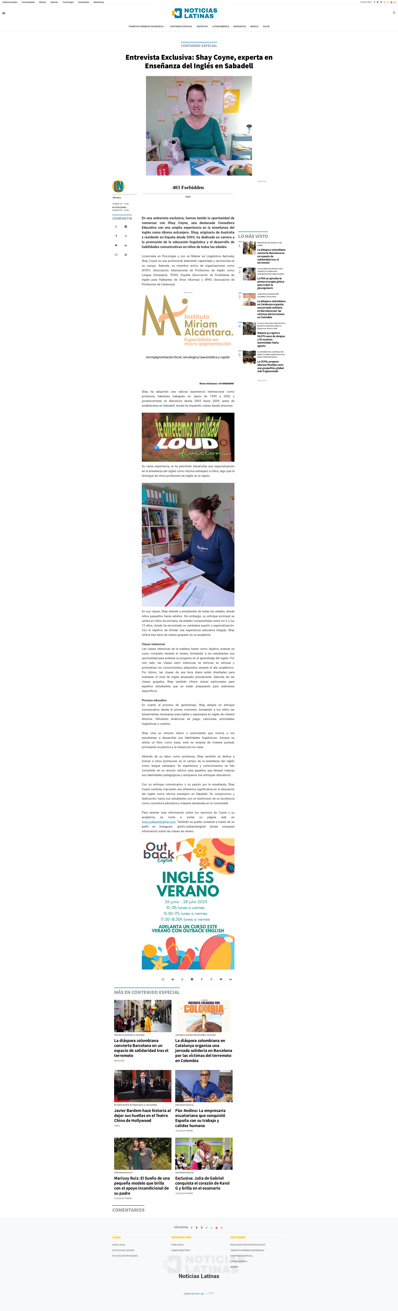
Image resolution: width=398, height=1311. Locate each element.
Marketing (99, 2)
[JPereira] (118, 186)
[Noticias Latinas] (195, 13)
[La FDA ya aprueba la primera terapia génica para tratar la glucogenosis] (249, 273)
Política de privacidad (125, 1256)
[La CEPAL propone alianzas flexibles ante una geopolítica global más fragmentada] (249, 357)
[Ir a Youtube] (391, 2)
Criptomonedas (9, 2)
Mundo (42, 2)
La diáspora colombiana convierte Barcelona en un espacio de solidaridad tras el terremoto (271, 256)
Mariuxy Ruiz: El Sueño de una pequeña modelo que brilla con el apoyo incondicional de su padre (142, 1185)
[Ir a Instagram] (385, 2)
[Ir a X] (381, 2)
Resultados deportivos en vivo (247, 1245)
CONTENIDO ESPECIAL (199, 45)
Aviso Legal (118, 1245)
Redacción (119, 1061)
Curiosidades (28, 2)
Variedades (83, 2)
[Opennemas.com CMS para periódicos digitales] (199, 1293)
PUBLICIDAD (177, 1245)
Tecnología (68, 2)
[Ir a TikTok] (378, 2)
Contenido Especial (241, 1256)
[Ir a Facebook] (374, 2)
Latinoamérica (238, 1261)
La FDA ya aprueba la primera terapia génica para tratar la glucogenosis (270, 283)
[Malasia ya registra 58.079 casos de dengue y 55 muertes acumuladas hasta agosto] (249, 328)
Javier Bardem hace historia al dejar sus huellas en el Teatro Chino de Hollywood (142, 1115)
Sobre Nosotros (180, 1250)
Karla (117, 1126)
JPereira (116, 197)
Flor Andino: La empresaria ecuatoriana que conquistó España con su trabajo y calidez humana (200, 1117)
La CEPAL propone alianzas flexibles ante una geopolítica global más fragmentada (270, 366)
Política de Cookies (123, 1250)
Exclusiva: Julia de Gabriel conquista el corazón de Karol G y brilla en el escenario (202, 1183)
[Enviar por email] (116, 254)
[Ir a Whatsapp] (388, 2)
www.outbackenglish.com (159, 822)
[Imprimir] (126, 254)
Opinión (54, 2)
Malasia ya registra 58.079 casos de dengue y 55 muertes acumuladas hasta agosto (271, 339)
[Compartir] (116, 226)
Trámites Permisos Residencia (247, 1250)
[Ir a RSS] (395, 2)
